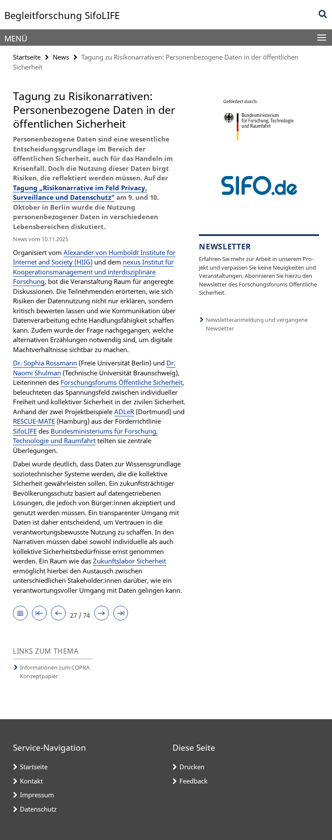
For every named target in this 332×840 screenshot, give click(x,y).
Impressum (37, 794)
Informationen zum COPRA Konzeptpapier (54, 672)
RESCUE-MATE (34, 421)
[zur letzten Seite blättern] (120, 614)
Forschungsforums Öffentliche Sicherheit (121, 382)
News (61, 57)
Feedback (193, 781)
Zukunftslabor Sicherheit (129, 561)
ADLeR (124, 411)
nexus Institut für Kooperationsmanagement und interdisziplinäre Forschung (93, 272)
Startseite (27, 57)
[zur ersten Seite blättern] (39, 614)
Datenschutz (38, 809)
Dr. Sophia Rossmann (45, 363)
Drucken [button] (191, 766)
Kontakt (31, 781)
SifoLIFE (25, 431)
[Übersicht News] (20, 614)
